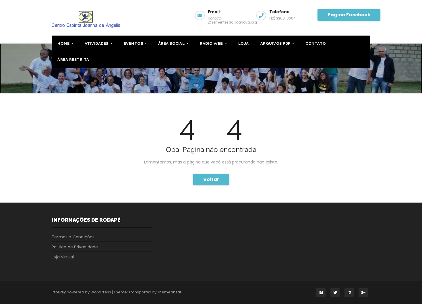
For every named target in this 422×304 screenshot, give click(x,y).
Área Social (172, 43)
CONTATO (315, 43)
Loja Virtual (63, 257)
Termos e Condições (73, 237)
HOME (64, 43)
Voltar (211, 179)
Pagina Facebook (349, 14)
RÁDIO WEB (212, 43)
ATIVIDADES (97, 43)
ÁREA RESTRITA (73, 59)
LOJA (243, 43)
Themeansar (169, 292)
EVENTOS (134, 43)
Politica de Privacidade (75, 247)
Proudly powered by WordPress (82, 292)
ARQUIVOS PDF (276, 43)
